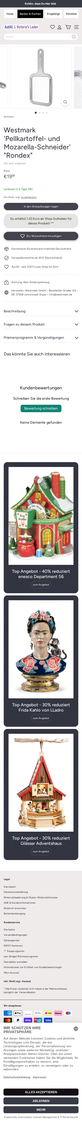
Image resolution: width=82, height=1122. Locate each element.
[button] (41, 236)
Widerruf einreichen (15, 908)
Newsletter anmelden (15, 962)
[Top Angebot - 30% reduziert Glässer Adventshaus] (41, 783)
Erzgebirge (53, 13)
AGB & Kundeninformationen (20, 902)
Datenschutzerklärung (16, 892)
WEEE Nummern (13, 945)
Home (10, 13)
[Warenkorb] (67, 27)
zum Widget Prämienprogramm (21, 956)
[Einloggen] (59, 27)
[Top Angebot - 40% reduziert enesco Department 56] (41, 516)
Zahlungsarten (11, 940)
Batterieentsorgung (14, 913)
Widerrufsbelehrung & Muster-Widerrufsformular (31, 897)
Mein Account (11, 972)
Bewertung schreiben (41, 408)
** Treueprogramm (14, 951)
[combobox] (41, 36)
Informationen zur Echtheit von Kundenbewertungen (33, 967)
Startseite (9, 116)
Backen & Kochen (30, 13)
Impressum (10, 886)
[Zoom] (65, 102)
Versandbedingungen (15, 934)
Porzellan (71, 13)
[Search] (74, 36)
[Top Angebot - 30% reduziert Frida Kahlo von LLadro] (41, 649)
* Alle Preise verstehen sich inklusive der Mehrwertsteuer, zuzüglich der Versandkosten (35, 990)
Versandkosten (29, 197)
